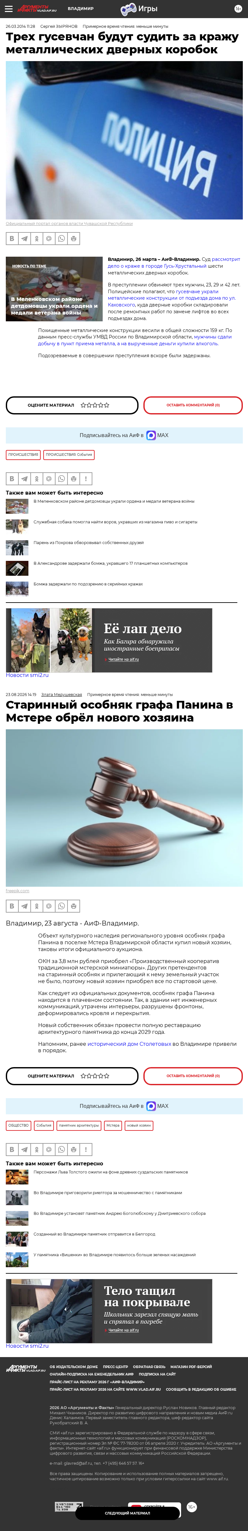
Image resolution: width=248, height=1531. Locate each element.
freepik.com (17, 890)
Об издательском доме (74, 1367)
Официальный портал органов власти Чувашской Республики (69, 223)
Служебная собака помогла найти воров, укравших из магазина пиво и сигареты (115, 521)
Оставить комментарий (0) (193, 405)
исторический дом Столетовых (129, 1044)
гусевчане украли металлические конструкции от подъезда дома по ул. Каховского (172, 298)
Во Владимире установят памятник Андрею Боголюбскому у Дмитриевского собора (120, 1213)
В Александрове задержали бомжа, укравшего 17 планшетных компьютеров (111, 563)
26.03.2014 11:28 (20, 26)
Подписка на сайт (157, 1374)
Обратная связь (149, 1367)
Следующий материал (127, 1513)
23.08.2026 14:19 (21, 694)
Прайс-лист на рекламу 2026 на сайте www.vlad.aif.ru (105, 1389)
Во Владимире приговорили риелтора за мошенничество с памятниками (108, 1192)
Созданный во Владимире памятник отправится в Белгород (94, 1234)
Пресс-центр (115, 1367)
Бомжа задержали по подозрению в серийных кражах (88, 584)
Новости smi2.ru (27, 675)
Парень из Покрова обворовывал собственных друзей (89, 542)
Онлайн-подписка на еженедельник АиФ (92, 1374)
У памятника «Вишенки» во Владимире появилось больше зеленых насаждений (115, 1254)
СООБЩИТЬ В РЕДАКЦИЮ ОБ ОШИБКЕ (201, 1389)
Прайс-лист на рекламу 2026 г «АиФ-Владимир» (97, 1382)
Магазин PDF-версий (191, 1367)
